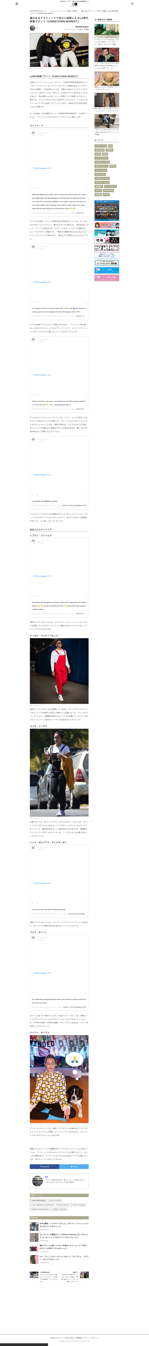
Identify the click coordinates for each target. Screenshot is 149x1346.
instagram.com (38, 68)
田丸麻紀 (98, 194)
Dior (110, 146)
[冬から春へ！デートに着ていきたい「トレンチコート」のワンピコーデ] (106, 106)
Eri (37, 28)
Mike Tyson (36, 1007)
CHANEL (109, 150)
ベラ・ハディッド (110, 186)
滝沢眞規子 (99, 186)
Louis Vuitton (100, 150)
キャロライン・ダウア (102, 162)
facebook (45, 1166)
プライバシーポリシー (91, 1338)
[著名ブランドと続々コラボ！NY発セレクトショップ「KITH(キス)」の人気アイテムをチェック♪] (34, 1252)
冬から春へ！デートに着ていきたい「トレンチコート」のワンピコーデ (106, 109)
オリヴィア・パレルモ (102, 182)
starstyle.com (37, 818)
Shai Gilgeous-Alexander (40, 914)
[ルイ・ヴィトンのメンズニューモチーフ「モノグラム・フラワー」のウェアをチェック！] (34, 1263)
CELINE (106, 194)
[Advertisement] (74, 1313)
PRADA (112, 166)
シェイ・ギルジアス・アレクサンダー (43, 1205)
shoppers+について (57, 1338)
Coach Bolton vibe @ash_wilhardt (44, 501)
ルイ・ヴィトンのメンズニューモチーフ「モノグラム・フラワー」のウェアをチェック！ (64, 1258)
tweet (74, 1166)
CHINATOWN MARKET (40, 213)
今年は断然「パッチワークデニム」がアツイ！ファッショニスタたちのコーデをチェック (64, 1225)
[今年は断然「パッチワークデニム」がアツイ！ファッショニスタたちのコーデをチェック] (34, 1230)
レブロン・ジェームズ (59, 1209)
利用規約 (79, 1338)
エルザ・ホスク (100, 174)
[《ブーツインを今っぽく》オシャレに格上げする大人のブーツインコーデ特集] (106, 127)
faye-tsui (98, 190)
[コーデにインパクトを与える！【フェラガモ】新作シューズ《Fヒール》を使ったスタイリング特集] (106, 37)
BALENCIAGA (108, 190)
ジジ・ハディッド (101, 170)
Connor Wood (37, 505)
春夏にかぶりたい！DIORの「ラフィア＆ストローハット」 (106, 88)
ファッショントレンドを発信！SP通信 (76, 29)
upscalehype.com (39, 705)
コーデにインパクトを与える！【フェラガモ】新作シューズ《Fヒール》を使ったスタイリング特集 (106, 42)
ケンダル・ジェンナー (102, 178)
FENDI (105, 154)
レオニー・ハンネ (101, 146)
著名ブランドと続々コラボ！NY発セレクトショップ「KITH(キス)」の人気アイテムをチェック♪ (63, 1247)
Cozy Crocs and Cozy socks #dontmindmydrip (49, 909)
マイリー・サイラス (79, 1205)
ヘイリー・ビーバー (101, 158)
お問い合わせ (69, 1338)
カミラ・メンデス (55, 1200)
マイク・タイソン (63, 1205)
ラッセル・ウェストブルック (40, 1209)
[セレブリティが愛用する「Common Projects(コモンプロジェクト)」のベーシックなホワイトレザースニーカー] (34, 1241)
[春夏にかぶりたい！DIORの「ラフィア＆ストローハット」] (106, 84)
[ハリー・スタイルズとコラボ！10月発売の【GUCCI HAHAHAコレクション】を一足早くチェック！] (106, 61)
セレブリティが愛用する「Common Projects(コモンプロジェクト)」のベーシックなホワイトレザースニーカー (64, 1236)
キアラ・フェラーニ (101, 166)
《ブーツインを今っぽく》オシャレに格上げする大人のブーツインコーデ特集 (106, 132)
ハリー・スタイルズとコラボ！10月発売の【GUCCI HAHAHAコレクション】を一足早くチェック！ (106, 65)
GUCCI (98, 154)
